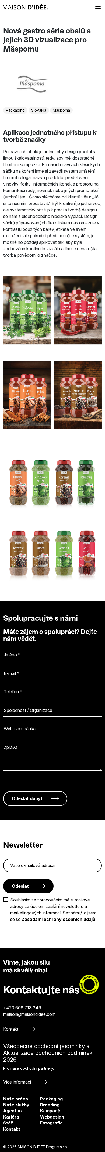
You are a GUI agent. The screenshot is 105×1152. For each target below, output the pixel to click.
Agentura (13, 1110)
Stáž (8, 1123)
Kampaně (44, 1110)
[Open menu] (98, 7)
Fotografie (44, 1123)
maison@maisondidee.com (29, 1014)
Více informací (17, 1082)
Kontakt (10, 1029)
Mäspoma (61, 110)
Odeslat (20, 886)
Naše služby (16, 1105)
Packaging (15, 110)
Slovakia (38, 110)
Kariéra (11, 1117)
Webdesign (44, 1117)
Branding (44, 1105)
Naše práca (15, 1099)
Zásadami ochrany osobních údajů (58, 919)
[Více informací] (52, 1064)
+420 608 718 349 (22, 1007)
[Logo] (25, 7)
